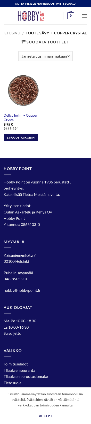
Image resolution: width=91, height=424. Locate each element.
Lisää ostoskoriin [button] (21, 137)
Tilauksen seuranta (19, 370)
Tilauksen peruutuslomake (26, 376)
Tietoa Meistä (34, 194)
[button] (70, 16)
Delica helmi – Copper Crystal (20, 117)
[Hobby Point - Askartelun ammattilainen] (35, 15)
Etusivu (12, 32)
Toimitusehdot (16, 364)
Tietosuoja (12, 382)
